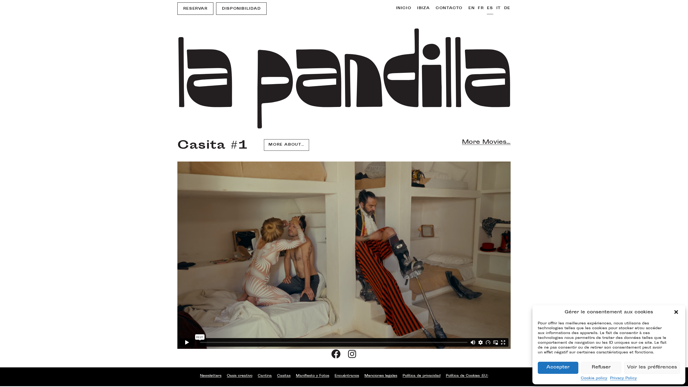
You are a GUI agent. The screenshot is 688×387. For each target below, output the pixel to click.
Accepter (557, 367)
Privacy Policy (623, 378)
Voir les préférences (652, 367)
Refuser (601, 367)
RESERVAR (195, 8)
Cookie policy (594, 378)
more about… (286, 144)
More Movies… (486, 142)
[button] (676, 312)
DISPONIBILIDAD (241, 8)
